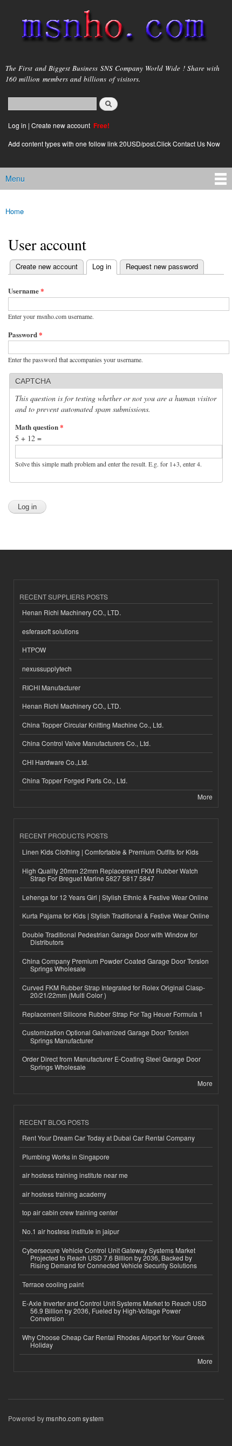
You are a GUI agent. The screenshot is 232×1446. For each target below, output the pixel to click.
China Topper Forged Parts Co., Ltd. (74, 780)
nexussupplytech (47, 668)
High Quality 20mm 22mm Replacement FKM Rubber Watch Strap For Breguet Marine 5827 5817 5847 (110, 874)
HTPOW (34, 649)
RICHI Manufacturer (51, 687)
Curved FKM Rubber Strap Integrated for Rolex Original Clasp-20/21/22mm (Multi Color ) (113, 991)
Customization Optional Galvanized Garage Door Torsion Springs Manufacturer (105, 1036)
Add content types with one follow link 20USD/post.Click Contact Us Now (114, 143)
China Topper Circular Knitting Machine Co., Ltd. (92, 724)
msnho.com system (75, 1418)
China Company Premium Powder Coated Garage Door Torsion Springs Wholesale (115, 964)
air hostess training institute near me (75, 1175)
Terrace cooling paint (53, 1284)
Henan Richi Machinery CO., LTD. (71, 612)
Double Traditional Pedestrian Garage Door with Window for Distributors (109, 938)
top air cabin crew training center (70, 1212)
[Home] (109, 28)
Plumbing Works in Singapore (66, 1156)
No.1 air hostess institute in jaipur (70, 1231)
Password (25, 334)
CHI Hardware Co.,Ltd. (55, 762)
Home (14, 211)
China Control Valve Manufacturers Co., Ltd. (86, 743)
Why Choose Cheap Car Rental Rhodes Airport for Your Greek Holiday (113, 1340)
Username (26, 290)
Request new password (162, 266)
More (205, 796)
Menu (15, 178)
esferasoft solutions (50, 631)
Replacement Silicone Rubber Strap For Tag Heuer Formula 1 (112, 1013)
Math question (39, 427)
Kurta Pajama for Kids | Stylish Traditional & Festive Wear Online (115, 915)
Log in (17, 125)
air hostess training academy (64, 1193)
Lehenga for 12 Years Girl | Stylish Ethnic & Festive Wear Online (115, 897)
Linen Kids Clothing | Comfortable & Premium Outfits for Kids (110, 851)
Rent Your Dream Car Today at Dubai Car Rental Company (108, 1137)
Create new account (61, 125)
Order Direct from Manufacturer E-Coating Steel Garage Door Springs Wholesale (111, 1062)
